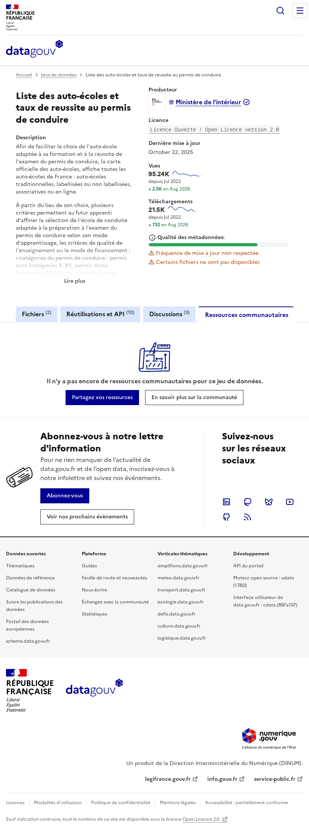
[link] (102, 397)
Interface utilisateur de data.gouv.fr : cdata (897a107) (265, 601)
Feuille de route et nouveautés (114, 578)
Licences (15, 802)
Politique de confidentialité (120, 802)
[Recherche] (280, 10)
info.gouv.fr (222, 779)
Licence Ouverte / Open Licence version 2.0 (214, 129)
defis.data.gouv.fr (177, 614)
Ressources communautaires (246, 314)
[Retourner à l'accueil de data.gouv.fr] (34, 49)
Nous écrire (94, 590)
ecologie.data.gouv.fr (181, 602)
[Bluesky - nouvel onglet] (268, 501)
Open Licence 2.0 (201, 819)
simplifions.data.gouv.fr (183, 565)
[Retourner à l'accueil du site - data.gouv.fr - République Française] (94, 690)
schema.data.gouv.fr (28, 641)
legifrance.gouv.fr (168, 779)
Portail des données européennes (27, 625)
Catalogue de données (30, 590)
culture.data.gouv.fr (179, 626)
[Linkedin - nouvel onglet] (226, 501)
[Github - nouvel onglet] (226, 516)
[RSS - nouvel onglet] (247, 516)
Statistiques (94, 614)
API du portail (248, 565)
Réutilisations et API (100, 313)
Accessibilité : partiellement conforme (246, 802)
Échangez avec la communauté (115, 602)
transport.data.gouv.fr (182, 590)
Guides (89, 565)
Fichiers (36, 313)
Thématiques (20, 565)
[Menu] (299, 10)
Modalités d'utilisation (58, 802)
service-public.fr (274, 779)
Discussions (169, 313)
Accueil (24, 75)
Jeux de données (58, 75)
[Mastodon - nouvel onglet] (247, 501)
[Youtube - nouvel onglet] (289, 501)
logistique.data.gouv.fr (182, 638)
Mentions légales (178, 802)
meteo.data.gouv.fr (178, 578)
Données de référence (30, 578)
